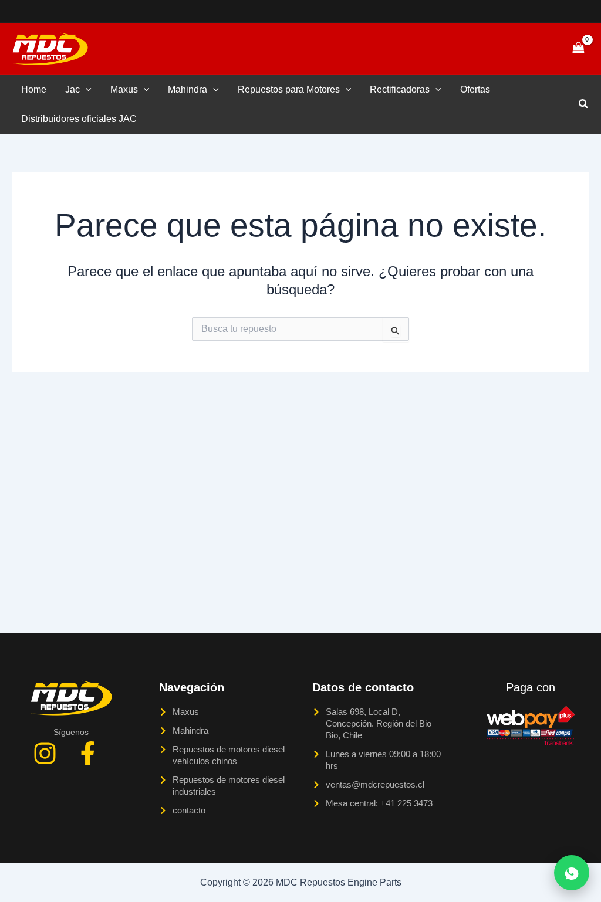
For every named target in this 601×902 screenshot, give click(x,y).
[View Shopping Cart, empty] (578, 48)
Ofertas (475, 89)
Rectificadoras (400, 89)
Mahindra (187, 89)
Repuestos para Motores (289, 89)
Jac (72, 89)
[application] (86, 89)
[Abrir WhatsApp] (571, 872)
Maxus (124, 89)
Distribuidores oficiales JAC (79, 119)
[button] (537, 48)
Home (33, 89)
